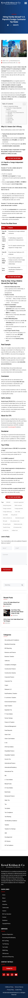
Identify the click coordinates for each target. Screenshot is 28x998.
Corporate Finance (9, 677)
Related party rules (18, 524)
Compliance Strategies (10, 664)
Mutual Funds (8, 783)
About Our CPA (10, 119)
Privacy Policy (10, 989)
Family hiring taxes (7, 505)
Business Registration (7, 934)
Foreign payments (19, 508)
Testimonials (5, 907)
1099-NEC (8, 502)
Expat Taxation (8, 705)
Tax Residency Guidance (11, 820)
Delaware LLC (8, 689)
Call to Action (10, 118)
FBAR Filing (5, 950)
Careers (4, 910)
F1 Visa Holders (9, 714)
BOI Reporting (8, 648)
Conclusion (10, 116)
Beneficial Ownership (10, 644)
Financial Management (10, 726)
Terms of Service (19, 987)
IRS (14, 62)
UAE (6, 833)
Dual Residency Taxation (11, 693)
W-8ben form (15, 530)
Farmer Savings (9, 718)
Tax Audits (7, 808)
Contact (4, 917)
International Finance (10, 763)
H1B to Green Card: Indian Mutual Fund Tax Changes (13, 620)
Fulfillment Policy (9, 987)
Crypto (6, 685)
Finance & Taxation (9, 722)
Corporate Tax (8, 681)
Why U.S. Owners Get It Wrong (11, 106)
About (3, 898)
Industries (4, 904)
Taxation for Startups (10, 829)
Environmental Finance (10, 701)
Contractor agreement (19, 502)
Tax (17, 62)
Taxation (7, 825)
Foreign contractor (7, 508)
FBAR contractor (18, 505)
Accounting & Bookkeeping (8, 937)
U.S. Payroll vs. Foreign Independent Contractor (13, 109)
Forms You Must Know (12, 111)
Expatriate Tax (8, 710)
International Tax (9, 771)
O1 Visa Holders (9, 788)
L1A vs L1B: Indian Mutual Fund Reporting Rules (11, 603)
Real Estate (7, 792)
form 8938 (5, 514)
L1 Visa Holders (9, 779)
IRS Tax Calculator (6, 914)
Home (3, 895)
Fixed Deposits (8, 730)
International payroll (19, 518)
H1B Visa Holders (9, 747)
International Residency (11, 767)
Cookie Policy (18, 989)
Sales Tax (7, 800)
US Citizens (7, 841)
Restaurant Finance (10, 796)
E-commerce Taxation (10, 697)
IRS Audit (5, 521)
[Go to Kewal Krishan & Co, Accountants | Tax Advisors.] (9, 25)
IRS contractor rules (14, 521)
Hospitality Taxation (10, 755)
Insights (4, 901)
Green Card (7, 734)
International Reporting (8, 956)
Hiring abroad (14, 514)
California (7, 660)
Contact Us (9, 968)
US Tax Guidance (9, 845)
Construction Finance (10, 669)
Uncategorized (8, 837)
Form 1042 (17, 511)
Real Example (10, 115)
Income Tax (8, 759)
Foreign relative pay (7, 511)
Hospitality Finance (9, 751)
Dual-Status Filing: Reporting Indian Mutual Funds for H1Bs (17, 611)
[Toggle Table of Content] (23, 104)
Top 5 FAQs (10, 122)
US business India (17, 527)
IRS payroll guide (6, 524)
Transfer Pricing (6, 527)
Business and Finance (8, 62)
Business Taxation (9, 656)
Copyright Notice (6, 923)
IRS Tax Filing (5, 940)
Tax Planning (8, 816)
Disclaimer (10, 121)
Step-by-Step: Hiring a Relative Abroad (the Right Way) (16, 113)
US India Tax (5, 530)
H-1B (6, 742)
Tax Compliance (9, 812)
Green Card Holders (10, 738)
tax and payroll (12, 427)
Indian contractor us (7, 518)
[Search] (23, 584)
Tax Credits (5, 947)
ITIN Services (5, 953)
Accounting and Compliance (12, 640)
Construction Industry (10, 673)
